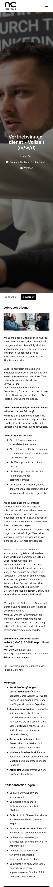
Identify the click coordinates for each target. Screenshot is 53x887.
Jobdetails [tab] (10, 296)
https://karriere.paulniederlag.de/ (22, 629)
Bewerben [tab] (28, 296)
